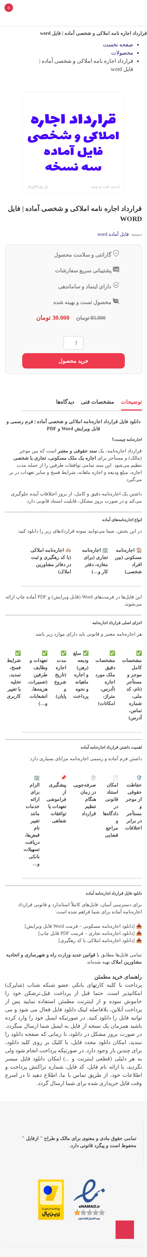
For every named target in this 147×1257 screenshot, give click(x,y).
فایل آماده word (113, 234)
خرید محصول (73, 361)
